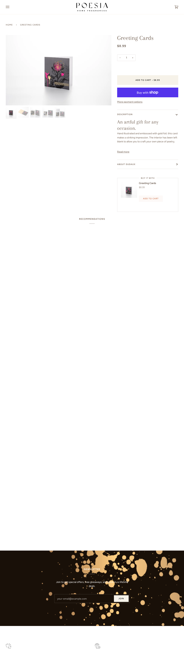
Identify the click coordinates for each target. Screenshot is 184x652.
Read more (123, 151)
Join (121, 598)
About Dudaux (126, 164)
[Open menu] (11, 7)
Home (9, 25)
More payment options (129, 101)
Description (125, 114)
